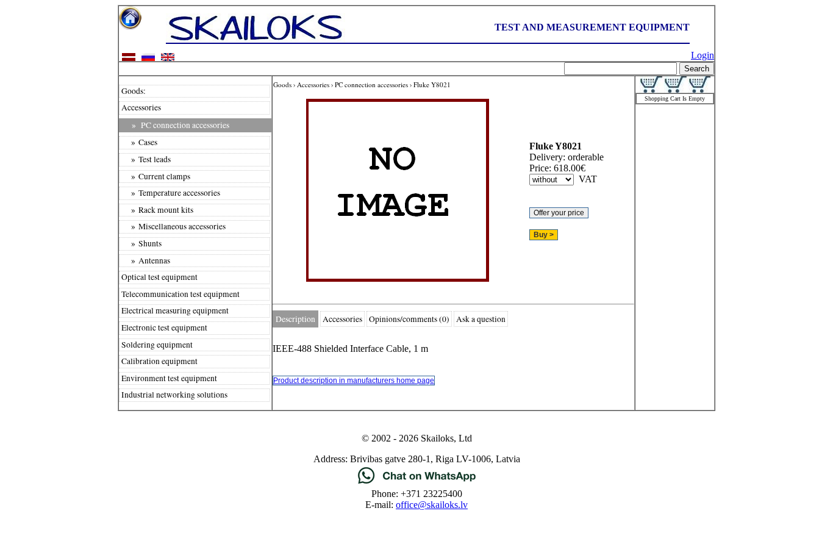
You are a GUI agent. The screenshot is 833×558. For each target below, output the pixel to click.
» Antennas (145, 260)
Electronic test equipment (164, 327)
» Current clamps (155, 176)
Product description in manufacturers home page (353, 380)
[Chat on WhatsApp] (417, 483)
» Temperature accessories (170, 192)
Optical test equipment (159, 276)
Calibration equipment (159, 361)
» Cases (139, 142)
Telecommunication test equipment (180, 293)
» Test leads (146, 159)
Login (702, 55)
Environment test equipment (169, 378)
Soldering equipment (157, 344)
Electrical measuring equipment (175, 310)
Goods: (133, 90)
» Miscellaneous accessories (173, 226)
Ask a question (481, 318)
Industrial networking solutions (174, 394)
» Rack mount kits (157, 209)
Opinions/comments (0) (409, 318)
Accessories (141, 107)
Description (295, 318)
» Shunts (141, 243)
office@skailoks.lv (432, 504)
